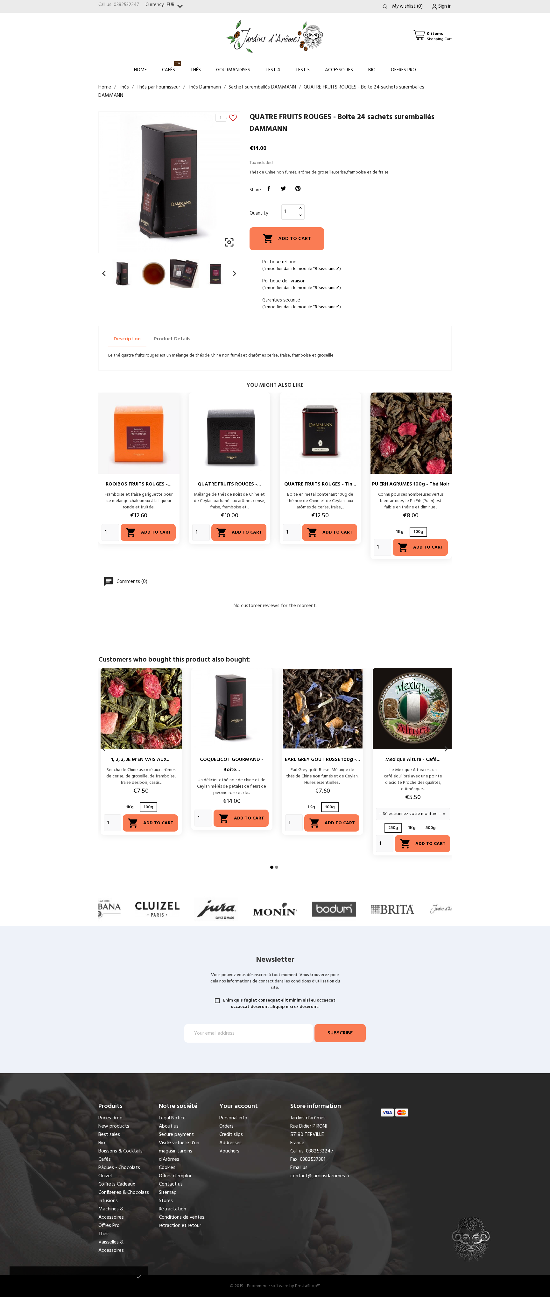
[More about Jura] (157, 909)
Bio (372, 70)
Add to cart (287, 238)
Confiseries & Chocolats (123, 1192)
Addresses (230, 1143)
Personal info (233, 1118)
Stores (166, 1201)
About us (169, 1126)
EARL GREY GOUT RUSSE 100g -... (322, 759)
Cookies (167, 1168)
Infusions (108, 1201)
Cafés (171, 67)
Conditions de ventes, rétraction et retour (182, 1221)
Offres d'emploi (175, 1176)
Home (140, 70)
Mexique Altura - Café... (413, 759)
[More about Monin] (216, 909)
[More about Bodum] (275, 909)
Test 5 (302, 70)
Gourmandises (233, 70)
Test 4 (272, 70)
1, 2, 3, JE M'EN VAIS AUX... (141, 759)
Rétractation (172, 1209)
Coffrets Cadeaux (116, 1184)
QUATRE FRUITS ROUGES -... (229, 484)
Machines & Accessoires (111, 1213)
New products (113, 1126)
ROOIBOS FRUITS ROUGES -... (139, 484)
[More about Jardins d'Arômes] (392, 909)
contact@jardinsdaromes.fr (320, 1176)
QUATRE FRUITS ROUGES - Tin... (320, 484)
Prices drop (110, 1118)
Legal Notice (172, 1118)
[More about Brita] (334, 909)
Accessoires (339, 70)
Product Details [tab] (172, 339)
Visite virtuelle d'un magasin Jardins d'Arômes (179, 1151)
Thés (195, 70)
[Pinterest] (298, 188)
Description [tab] (127, 339)
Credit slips (231, 1134)
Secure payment (176, 1134)
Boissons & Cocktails (120, 1151)
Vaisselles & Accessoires (111, 1246)
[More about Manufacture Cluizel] (98, 909)
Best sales (109, 1134)
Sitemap (168, 1192)
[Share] (269, 188)
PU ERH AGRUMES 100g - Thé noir (410, 484)
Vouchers (229, 1151)
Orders (226, 1126)
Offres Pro (403, 70)
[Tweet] (283, 188)
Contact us (171, 1184)
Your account (238, 1106)
